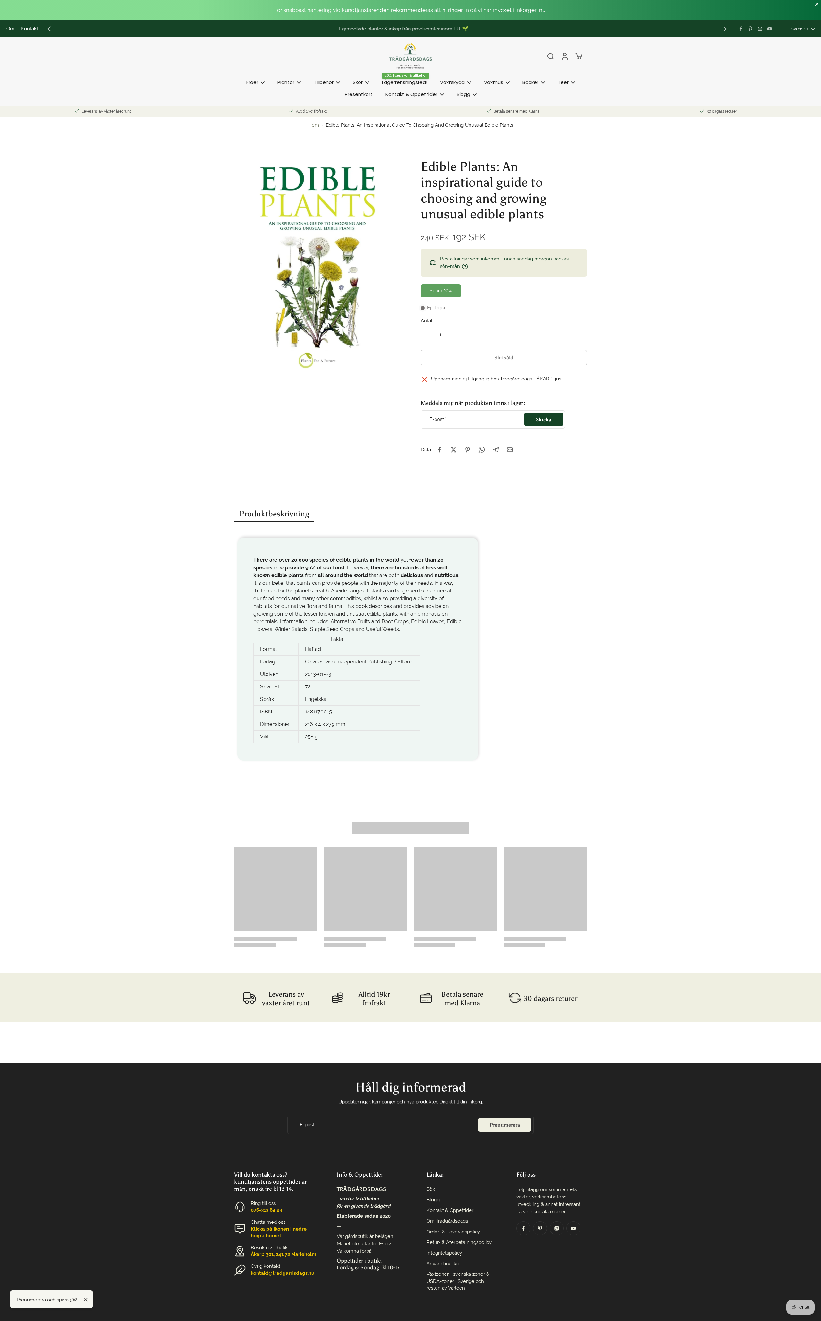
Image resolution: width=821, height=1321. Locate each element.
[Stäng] (85, 1299)
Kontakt (29, 28)
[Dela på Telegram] (496, 450)
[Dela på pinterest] (468, 450)
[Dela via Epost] (510, 450)
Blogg (433, 1200)
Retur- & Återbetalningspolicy (459, 1242)
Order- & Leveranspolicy (453, 1232)
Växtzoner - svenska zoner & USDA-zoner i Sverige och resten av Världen (458, 1281)
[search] (550, 55)
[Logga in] (564, 55)
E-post (438, 419)
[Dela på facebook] (439, 450)
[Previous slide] (49, 29)
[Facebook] (741, 29)
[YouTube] (769, 29)
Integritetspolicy (444, 1253)
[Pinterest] (750, 29)
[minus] (427, 335)
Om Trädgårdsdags (447, 1221)
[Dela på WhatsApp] (482, 450)
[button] (504, 357)
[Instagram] (760, 29)
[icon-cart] (578, 55)
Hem (313, 125)
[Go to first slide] (725, 29)
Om (10, 28)
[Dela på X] (453, 450)
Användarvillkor (444, 1263)
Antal (426, 321)
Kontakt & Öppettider (450, 1210)
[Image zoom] (317, 266)
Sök (431, 1189)
